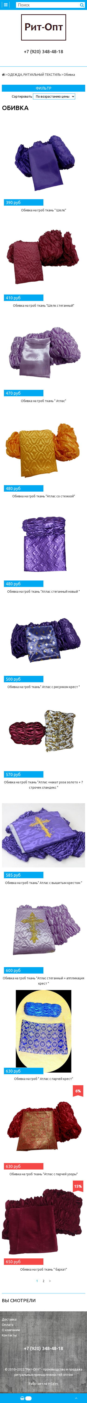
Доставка (9, 1319)
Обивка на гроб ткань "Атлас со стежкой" (43, 496)
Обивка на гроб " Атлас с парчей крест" (43, 1079)
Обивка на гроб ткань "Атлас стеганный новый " (43, 591)
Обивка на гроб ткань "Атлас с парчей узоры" (44, 1174)
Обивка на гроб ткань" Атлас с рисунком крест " (43, 687)
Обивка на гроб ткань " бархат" (43, 1269)
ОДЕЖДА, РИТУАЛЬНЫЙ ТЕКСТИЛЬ (34, 74)
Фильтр (43, 88)
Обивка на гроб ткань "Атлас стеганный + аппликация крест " (43, 980)
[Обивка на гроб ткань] (43, 162)
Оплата (7, 1325)
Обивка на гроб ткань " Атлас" (43, 401)
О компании (11, 1330)
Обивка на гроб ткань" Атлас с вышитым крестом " (43, 883)
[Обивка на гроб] (43, 1031)
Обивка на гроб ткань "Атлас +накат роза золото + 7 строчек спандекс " (43, 784)
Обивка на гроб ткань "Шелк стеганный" (43, 305)
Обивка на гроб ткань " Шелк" (43, 210)
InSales (53, 1383)
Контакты (9, 1335)
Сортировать (22, 96)
